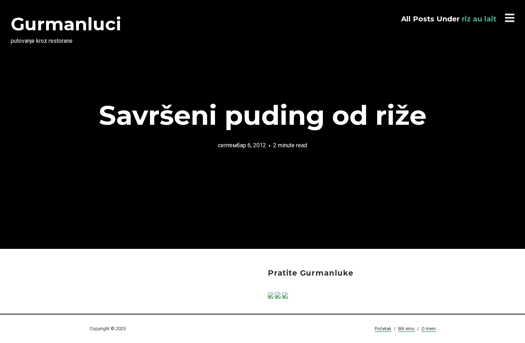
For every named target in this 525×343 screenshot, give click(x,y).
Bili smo (406, 328)
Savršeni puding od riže (262, 115)
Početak (383, 328)
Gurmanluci (66, 24)
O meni (428, 328)
